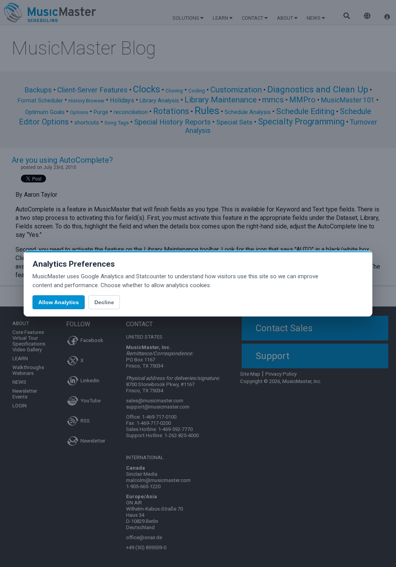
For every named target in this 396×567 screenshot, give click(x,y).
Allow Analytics (58, 302)
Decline (104, 302)
